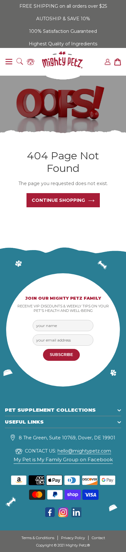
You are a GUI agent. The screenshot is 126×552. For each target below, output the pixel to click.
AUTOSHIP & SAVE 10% (63, 19)
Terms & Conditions (37, 538)
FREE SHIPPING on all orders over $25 (63, 6)
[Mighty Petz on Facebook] (50, 515)
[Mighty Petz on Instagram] (63, 515)
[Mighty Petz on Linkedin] (76, 515)
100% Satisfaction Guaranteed (63, 31)
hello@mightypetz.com (84, 451)
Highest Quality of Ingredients (63, 44)
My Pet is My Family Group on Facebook (63, 459)
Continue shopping (58, 200)
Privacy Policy (73, 538)
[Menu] (9, 62)
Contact (98, 538)
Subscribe (61, 354)
